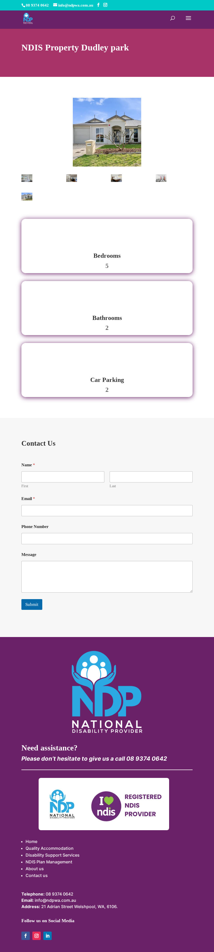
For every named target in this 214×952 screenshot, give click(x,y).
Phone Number (35, 526)
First (24, 486)
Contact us (37, 875)
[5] (26, 180)
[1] (107, 165)
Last (113, 486)
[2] (161, 180)
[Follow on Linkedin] (47, 936)
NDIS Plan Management (49, 861)
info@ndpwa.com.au (55, 900)
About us (35, 868)
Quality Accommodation (50, 848)
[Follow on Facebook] (25, 936)
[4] (71, 180)
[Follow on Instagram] (36, 936)
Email (28, 498)
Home (31, 841)
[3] (116, 180)
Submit (31, 604)
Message (28, 554)
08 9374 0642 (59, 894)
